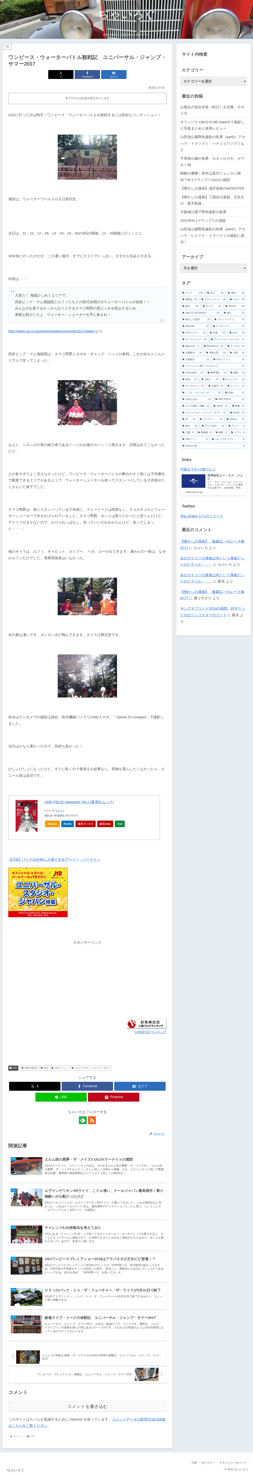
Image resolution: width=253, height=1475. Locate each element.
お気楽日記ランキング (150, 1032)
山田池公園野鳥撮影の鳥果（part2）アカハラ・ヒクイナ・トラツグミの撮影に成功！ (212, 235)
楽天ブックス (85, 823)
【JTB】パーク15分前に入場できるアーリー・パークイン (54, 860)
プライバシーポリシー (233, 1462)
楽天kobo (105, 823)
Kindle (68, 823)
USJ (15, 1068)
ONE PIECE (31, 1068)
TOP (194, 1462)
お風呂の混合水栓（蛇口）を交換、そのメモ (212, 110)
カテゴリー (208, 1462)
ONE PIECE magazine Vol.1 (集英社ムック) (79, 802)
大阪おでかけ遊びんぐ (198, 469)
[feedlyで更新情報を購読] (83, 1120)
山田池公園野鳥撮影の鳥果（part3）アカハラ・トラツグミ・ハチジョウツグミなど (212, 143)
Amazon (52, 823)
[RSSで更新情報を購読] (92, 1120)
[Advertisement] (48, 973)
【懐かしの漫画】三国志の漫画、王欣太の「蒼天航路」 (212, 200)
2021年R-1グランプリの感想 (203, 221)
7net (119, 823)
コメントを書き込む (87, 1406)
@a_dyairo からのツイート (201, 516)
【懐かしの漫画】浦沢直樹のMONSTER (212, 188)
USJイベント (61, 1068)
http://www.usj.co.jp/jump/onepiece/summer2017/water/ (51, 331)
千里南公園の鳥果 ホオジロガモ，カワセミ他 (212, 162)
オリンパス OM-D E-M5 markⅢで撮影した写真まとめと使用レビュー (212, 125)
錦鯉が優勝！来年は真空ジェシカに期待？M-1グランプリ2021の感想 (210, 176)
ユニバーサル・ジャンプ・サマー (92, 1068)
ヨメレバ (60, 810)
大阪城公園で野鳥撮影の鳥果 (203, 212)
